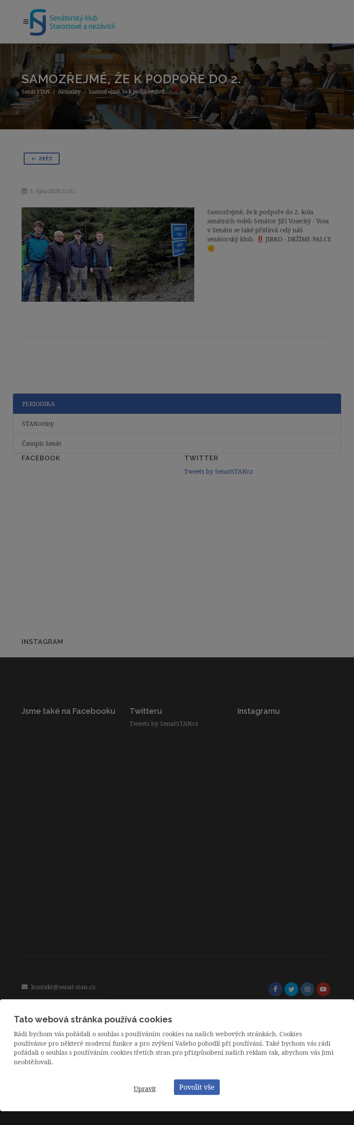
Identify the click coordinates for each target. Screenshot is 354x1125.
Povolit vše (197, 1087)
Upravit (145, 1088)
